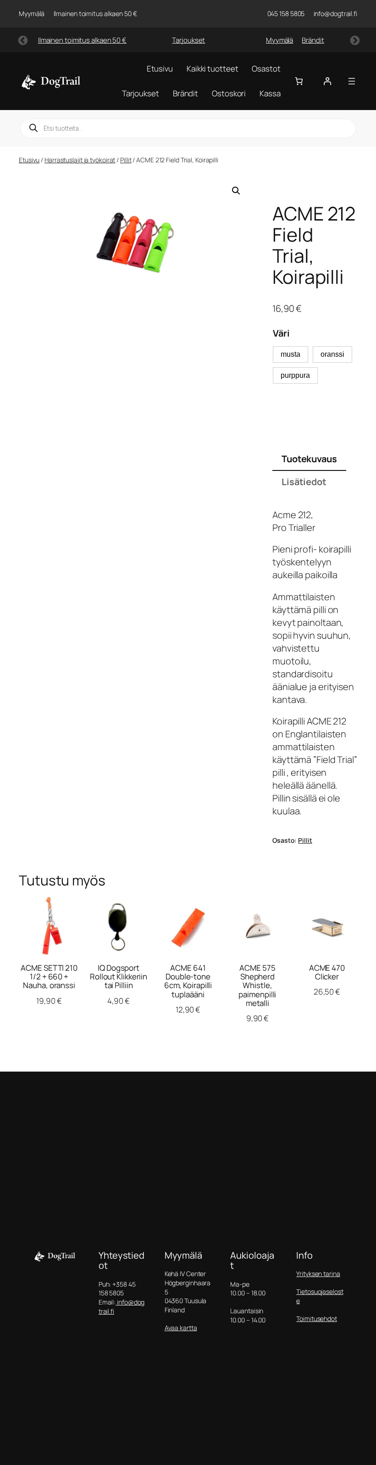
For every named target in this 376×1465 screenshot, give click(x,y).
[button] (236, 190)
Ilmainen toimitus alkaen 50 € (82, 39)
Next (354, 39)
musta (290, 354)
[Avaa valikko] (351, 81)
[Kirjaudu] (327, 81)
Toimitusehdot (316, 1318)
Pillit (125, 159)
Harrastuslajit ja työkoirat (79, 159)
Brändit (313, 39)
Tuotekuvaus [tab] (309, 459)
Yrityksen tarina (318, 1273)
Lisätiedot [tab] (304, 481)
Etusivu (29, 159)
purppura (295, 375)
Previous (22, 39)
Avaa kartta (181, 1327)
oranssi (332, 354)
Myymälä (279, 39)
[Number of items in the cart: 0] (299, 81)
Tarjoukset (188, 39)
